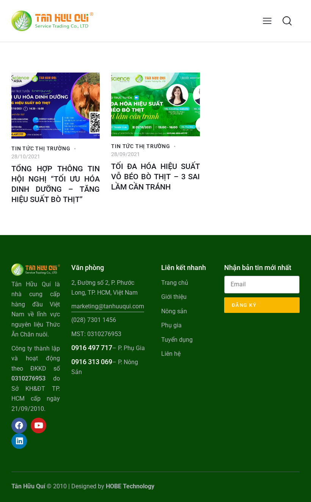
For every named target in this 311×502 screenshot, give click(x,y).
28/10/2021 (25, 156)
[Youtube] (38, 425)
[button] (267, 21)
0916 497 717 (91, 348)
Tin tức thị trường (40, 148)
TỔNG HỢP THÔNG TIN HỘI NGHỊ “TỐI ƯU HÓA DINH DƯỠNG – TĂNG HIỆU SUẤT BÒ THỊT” (55, 184)
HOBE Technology (130, 486)
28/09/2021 (125, 154)
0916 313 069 (91, 362)
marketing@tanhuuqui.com (107, 306)
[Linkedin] (19, 441)
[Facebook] (19, 425)
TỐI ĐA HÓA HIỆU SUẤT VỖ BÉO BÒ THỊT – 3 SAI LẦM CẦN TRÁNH (155, 176)
